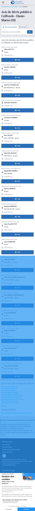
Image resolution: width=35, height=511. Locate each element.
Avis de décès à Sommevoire (9, 403)
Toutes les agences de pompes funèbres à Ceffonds (16, 413)
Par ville (24, 27)
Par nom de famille (11, 27)
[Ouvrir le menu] (3, 2)
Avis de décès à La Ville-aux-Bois (10, 397)
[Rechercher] (30, 32)
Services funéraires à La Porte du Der (12, 399)
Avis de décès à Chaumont (9, 388)
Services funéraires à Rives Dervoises (12, 395)
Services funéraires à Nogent (9, 392)
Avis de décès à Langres (8, 390)
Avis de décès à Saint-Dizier (9, 387)
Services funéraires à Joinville (9, 394)
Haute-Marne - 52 (16, 6)
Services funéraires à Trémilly (9, 401)
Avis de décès (5, 6)
